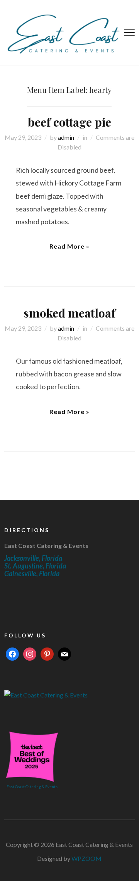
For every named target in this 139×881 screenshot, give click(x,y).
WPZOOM (86, 858)
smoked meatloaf (69, 313)
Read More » (69, 246)
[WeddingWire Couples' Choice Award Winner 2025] (46, 694)
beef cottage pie (69, 122)
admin (66, 137)
